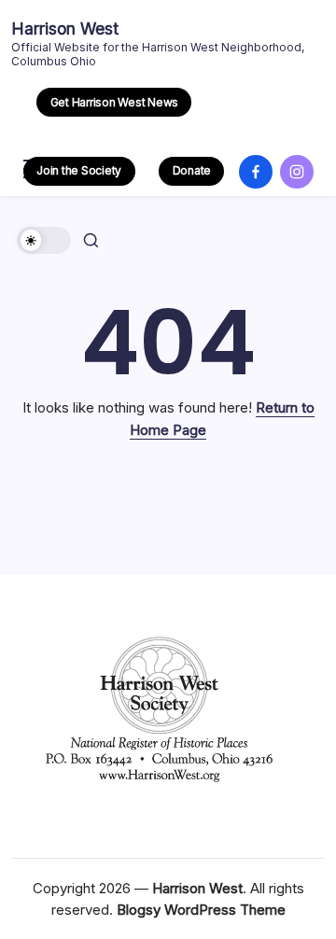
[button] (113, 102)
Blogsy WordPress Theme (201, 909)
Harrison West (65, 28)
